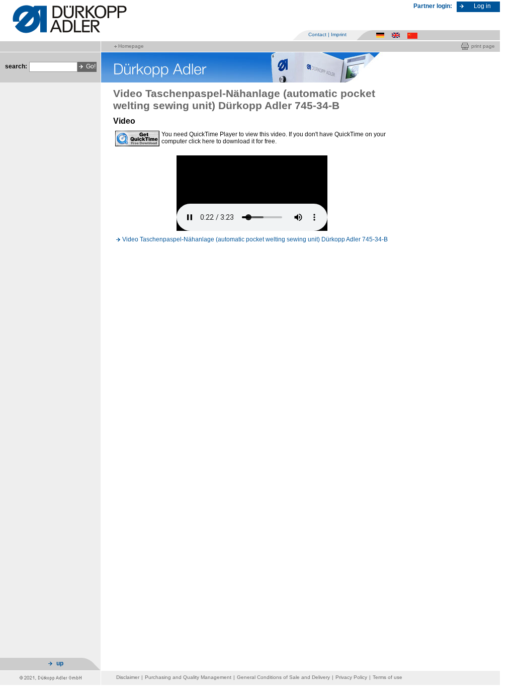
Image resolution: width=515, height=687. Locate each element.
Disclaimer (127, 677)
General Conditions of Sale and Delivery (283, 677)
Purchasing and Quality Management (188, 677)
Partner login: (432, 6)
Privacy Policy (351, 677)
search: (16, 66)
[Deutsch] (382, 35)
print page (483, 46)
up (59, 663)
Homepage (131, 46)
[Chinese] (413, 35)
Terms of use (387, 677)
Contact (317, 34)
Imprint (339, 34)
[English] (397, 35)
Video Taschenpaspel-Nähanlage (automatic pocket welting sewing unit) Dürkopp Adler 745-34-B (255, 239)
